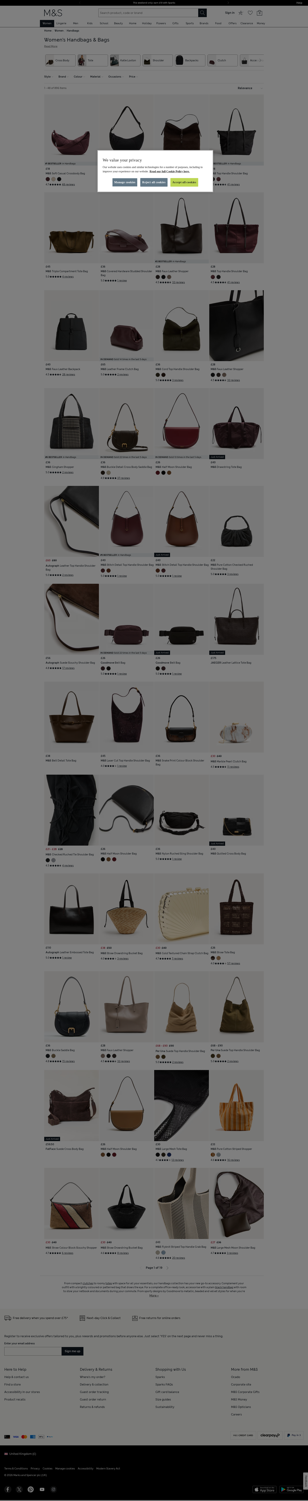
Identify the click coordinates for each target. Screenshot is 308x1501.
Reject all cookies (153, 182)
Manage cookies (124, 182)
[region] (155, 171)
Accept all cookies (184, 182)
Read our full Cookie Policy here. (170, 171)
